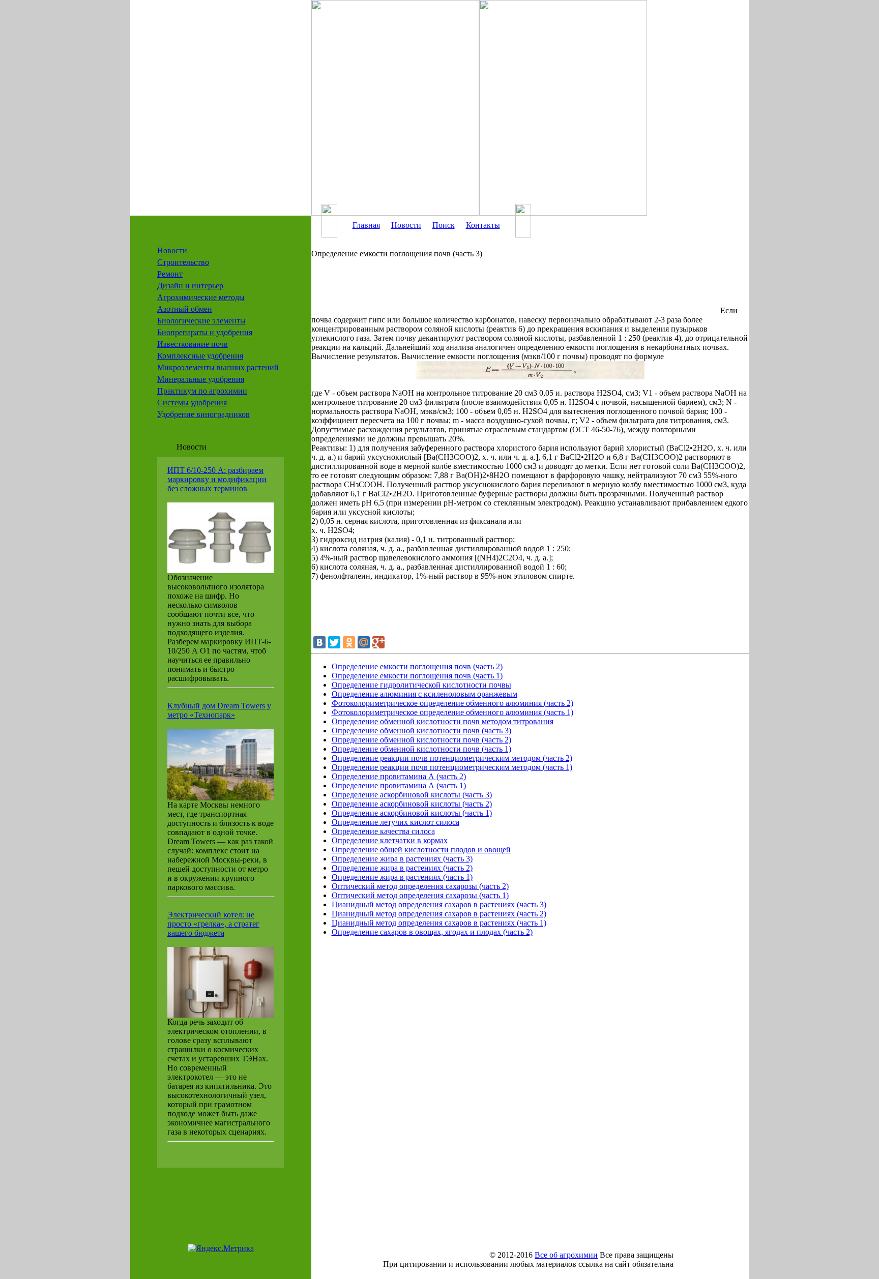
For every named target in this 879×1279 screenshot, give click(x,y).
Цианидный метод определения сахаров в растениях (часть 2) (439, 913)
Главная (366, 225)
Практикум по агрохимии (202, 390)
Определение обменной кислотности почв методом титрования (442, 721)
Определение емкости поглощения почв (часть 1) (417, 675)
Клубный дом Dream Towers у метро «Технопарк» (219, 710)
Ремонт (170, 274)
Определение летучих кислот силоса (395, 822)
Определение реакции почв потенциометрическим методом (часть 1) (452, 767)
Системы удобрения (192, 402)
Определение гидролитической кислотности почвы (421, 684)
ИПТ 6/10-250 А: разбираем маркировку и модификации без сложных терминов (217, 479)
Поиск (443, 225)
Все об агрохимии (566, 1255)
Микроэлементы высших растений (218, 367)
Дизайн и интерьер (190, 285)
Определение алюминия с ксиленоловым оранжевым (424, 694)
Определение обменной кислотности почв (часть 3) (421, 730)
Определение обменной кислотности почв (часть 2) (421, 739)
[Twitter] (334, 642)
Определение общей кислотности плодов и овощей (421, 849)
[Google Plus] (378, 642)
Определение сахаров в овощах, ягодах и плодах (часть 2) (432, 932)
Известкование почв (192, 344)
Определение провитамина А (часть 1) (399, 785)
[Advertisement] (514, 290)
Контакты (483, 225)
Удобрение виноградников (203, 414)
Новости (172, 250)
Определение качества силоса (383, 831)
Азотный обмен (184, 309)
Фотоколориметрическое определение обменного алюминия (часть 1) (452, 712)
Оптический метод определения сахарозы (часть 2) (420, 886)
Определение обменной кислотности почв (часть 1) (421, 749)
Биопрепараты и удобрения (204, 332)
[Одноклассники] (349, 642)
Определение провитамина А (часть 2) (399, 776)
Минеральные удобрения (200, 379)
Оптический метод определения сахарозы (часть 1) (420, 895)
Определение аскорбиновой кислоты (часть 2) (412, 803)
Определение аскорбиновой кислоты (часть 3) (412, 794)
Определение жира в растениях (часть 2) (402, 868)
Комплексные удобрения (200, 355)
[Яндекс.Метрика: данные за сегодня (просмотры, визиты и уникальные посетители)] (221, 1248)
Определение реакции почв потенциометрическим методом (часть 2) (452, 758)
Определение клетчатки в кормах (390, 840)
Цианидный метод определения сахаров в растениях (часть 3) (439, 904)
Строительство (183, 262)
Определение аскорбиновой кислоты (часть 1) (412, 813)
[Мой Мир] (364, 642)
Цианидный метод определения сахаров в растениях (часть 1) (439, 922)
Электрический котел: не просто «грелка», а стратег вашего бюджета (213, 923)
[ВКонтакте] (319, 642)
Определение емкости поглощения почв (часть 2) (417, 666)
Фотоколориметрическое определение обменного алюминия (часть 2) (452, 703)
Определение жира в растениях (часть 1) (402, 877)
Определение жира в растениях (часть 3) (402, 858)
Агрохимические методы (201, 297)
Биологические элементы (201, 320)
